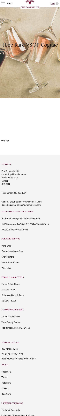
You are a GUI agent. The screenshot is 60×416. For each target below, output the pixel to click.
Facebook (6, 371)
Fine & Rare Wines (10, 262)
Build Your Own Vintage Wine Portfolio (19, 358)
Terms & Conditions (10, 284)
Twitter (4, 377)
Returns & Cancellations (12, 295)
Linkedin (5, 388)
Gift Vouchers (7, 256)
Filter (6, 141)
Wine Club (6, 267)
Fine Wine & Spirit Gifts (12, 251)
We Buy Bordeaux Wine (12, 353)
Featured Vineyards (10, 409)
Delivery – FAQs (8, 300)
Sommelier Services (10, 316)
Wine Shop (6, 245)
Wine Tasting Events (10, 322)
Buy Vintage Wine (9, 348)
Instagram (6, 382)
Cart (54, 3)
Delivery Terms (8, 289)
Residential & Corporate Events (15, 327)
